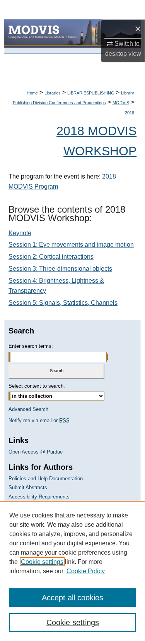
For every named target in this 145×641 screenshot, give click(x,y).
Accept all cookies (72, 597)
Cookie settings (42, 562)
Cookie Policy (86, 571)
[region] (72, 571)
